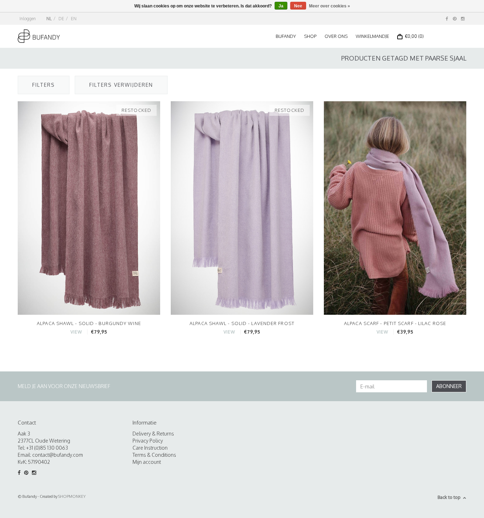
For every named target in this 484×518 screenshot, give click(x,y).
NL (49, 18)
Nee (298, 6)
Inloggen (27, 18)
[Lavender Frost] (242, 208)
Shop (310, 36)
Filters (43, 85)
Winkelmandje (372, 36)
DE (61, 18)
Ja (280, 6)
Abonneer (449, 386)
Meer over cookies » (329, 6)
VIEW (76, 332)
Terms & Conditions (154, 455)
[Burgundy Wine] (89, 208)
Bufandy (286, 36)
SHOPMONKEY (72, 496)
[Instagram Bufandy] (463, 18)
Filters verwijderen (121, 85)
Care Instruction (150, 448)
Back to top (449, 497)
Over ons (336, 36)
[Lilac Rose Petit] (395, 208)
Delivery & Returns (153, 434)
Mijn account (147, 462)
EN (74, 18)
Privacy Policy (148, 441)
